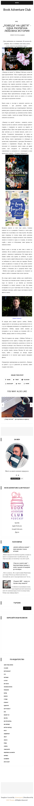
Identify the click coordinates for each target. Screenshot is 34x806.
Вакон (6, 696)
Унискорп (7, 749)
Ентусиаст (7, 708)
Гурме (5, 699)
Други (17, 532)
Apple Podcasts (17, 526)
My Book (6, 683)
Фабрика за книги (9, 752)
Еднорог (6, 705)
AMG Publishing (8, 665)
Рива (5, 743)
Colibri (6, 668)
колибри (6, 758)
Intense (6, 677)
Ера (5, 711)
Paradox (6, 690)
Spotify (17, 523)
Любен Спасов (14, 35)
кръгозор (7, 762)
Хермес (6, 755)
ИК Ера (6, 718)
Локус (5, 740)
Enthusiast (7, 671)
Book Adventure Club (17, 9)
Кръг (5, 730)
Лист (5, 736)
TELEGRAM (26, 379)
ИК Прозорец (7, 721)
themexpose (19, 797)
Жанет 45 (6, 715)
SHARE (8, 379)
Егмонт (6, 702)
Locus (5, 680)
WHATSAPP (10, 383)
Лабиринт (7, 733)
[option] (17, 409)
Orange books (8, 686)
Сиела (5, 746)
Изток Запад (8, 727)
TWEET (17, 379)
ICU (5, 674)
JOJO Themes (10, 800)
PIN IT (19, 383)
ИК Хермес (7, 724)
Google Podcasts (17, 529)
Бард (16, 21)
